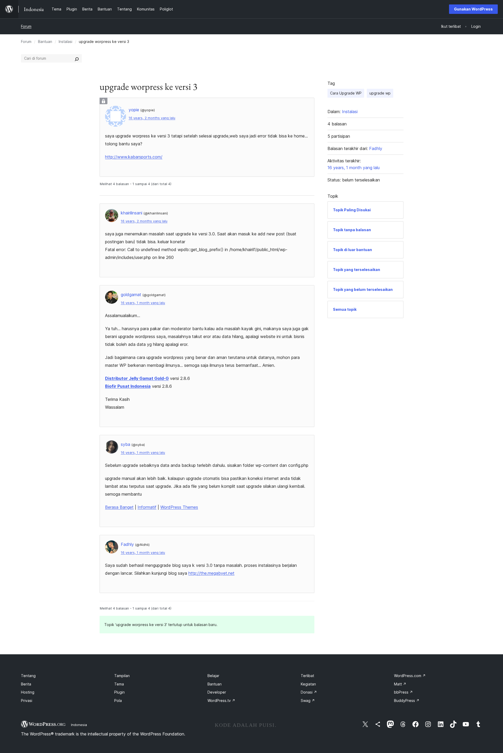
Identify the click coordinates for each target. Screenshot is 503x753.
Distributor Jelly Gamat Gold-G (137, 378)
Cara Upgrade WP (346, 93)
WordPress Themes (179, 507)
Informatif (147, 507)
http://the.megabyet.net (211, 573)
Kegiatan (308, 684)
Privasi (26, 700)
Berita (26, 684)
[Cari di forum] (77, 58)
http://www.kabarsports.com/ (133, 156)
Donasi (309, 692)
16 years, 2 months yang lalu (152, 118)
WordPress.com (410, 675)
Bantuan (45, 41)
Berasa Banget (119, 507)
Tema (119, 684)
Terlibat (307, 675)
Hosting (27, 692)
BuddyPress (406, 700)
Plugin (119, 692)
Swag (308, 700)
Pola (118, 700)
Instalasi (65, 41)
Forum (26, 26)
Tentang (28, 675)
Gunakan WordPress (473, 9)
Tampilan (122, 675)
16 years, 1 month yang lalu (143, 303)
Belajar (213, 675)
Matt (400, 684)
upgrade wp (380, 93)
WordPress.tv (221, 700)
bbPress (403, 692)
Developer (216, 692)
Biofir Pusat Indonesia (128, 386)
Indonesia (79, 725)
